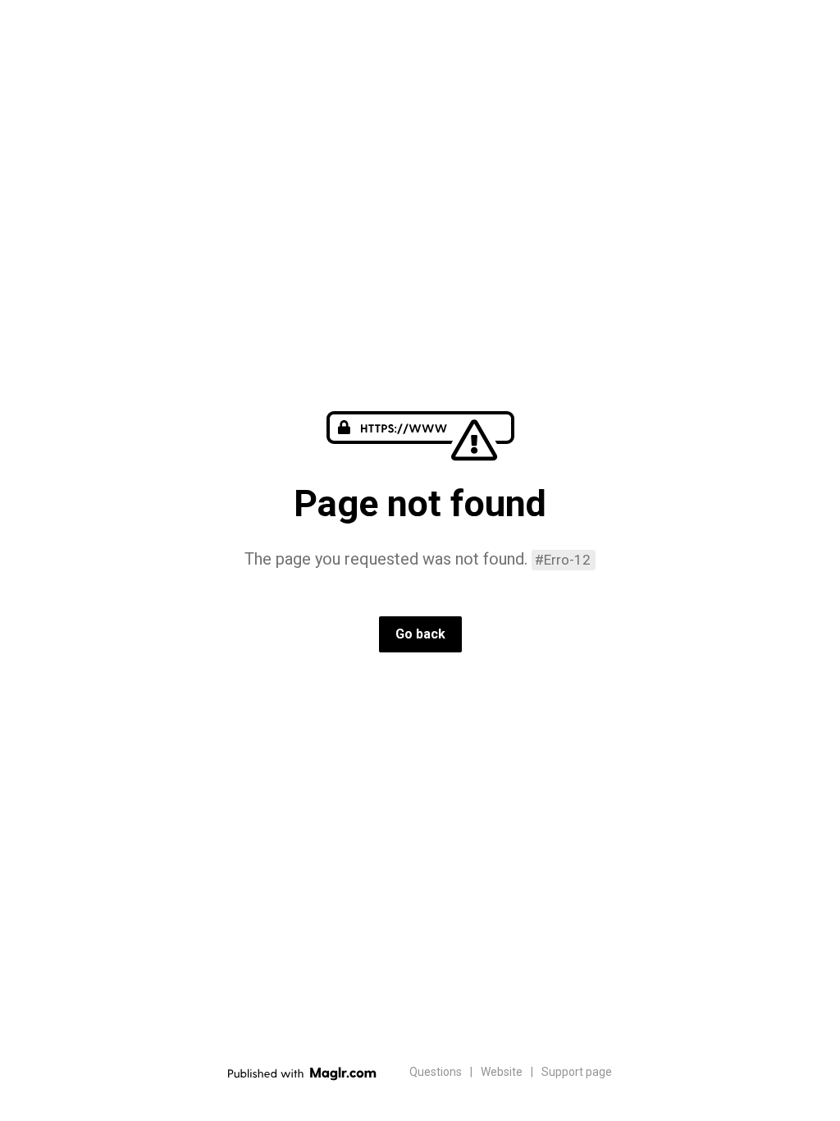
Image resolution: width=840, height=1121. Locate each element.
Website (502, 1071)
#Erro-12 (563, 559)
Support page (576, 1071)
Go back (420, 634)
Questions (435, 1071)
